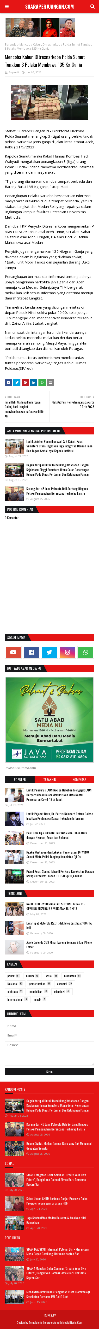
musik (39, 999)
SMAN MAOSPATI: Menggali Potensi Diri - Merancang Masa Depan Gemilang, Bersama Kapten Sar (57, 1251)
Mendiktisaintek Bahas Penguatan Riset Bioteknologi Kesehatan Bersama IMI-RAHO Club (58, 1294)
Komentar (79, 779)
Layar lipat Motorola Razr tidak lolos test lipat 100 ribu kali (59, 925)
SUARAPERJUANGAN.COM (49, 6)
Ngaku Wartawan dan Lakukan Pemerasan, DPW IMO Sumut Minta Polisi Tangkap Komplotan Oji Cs (57, 854)
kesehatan (72, 976)
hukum (32, 976)
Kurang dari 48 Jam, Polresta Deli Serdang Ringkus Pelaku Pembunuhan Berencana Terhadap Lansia (57, 491)
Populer (20, 779)
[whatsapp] (85, 652)
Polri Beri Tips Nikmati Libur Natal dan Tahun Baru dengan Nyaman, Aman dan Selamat (56, 835)
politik (13, 976)
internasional (17, 999)
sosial (51, 976)
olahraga (14, 991)
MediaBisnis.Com (72, 1322)
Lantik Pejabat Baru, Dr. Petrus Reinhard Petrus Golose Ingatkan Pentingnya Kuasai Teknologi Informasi (59, 816)
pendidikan (38, 991)
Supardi (14, 72)
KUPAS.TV (50, 1315)
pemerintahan (39, 984)
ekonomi (64, 984)
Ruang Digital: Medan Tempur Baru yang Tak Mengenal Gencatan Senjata (59, 1146)
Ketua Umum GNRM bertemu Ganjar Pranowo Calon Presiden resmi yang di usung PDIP (56, 1201)
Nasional (14, 984)
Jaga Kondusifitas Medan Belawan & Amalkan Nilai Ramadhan (56, 1220)
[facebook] (31, 652)
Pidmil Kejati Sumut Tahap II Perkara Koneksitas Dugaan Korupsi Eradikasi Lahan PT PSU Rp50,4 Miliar (60, 873)
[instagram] (67, 652)
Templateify (35, 1322)
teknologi (61, 991)
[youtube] (13, 652)
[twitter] (49, 652)
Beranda (11, 44)
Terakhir (49, 779)
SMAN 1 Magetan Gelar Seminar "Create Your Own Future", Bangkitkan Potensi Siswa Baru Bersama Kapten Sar (56, 1179)
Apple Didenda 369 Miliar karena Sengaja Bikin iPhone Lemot (59, 944)
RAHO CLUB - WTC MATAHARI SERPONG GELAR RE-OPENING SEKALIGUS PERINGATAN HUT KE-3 (55, 906)
